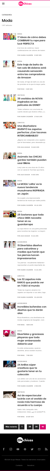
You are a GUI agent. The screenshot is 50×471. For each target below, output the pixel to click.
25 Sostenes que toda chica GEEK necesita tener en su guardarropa (30, 219)
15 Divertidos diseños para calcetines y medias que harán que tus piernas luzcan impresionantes (31, 252)
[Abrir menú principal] (3, 4)
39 (36, 427)
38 (30, 427)
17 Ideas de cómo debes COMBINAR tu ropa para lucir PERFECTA (31, 40)
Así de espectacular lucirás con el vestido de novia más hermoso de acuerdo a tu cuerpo (31, 400)
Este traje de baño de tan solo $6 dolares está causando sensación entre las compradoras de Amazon (31, 71)
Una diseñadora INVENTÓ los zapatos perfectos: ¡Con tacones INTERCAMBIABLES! (31, 130)
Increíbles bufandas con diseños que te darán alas (31, 310)
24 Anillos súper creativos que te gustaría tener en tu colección (29, 369)
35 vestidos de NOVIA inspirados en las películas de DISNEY (30, 102)
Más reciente (11, 427)
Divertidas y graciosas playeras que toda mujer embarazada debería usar (30, 338)
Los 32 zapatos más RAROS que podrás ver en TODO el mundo (30, 282)
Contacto (19, 465)
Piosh (22, 89)
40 (43, 427)
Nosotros (30, 465)
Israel (22, 325)
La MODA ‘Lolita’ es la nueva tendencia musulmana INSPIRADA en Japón (30, 188)
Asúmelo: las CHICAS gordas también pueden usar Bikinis (32, 160)
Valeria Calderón (26, 55)
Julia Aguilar (25, 147)
